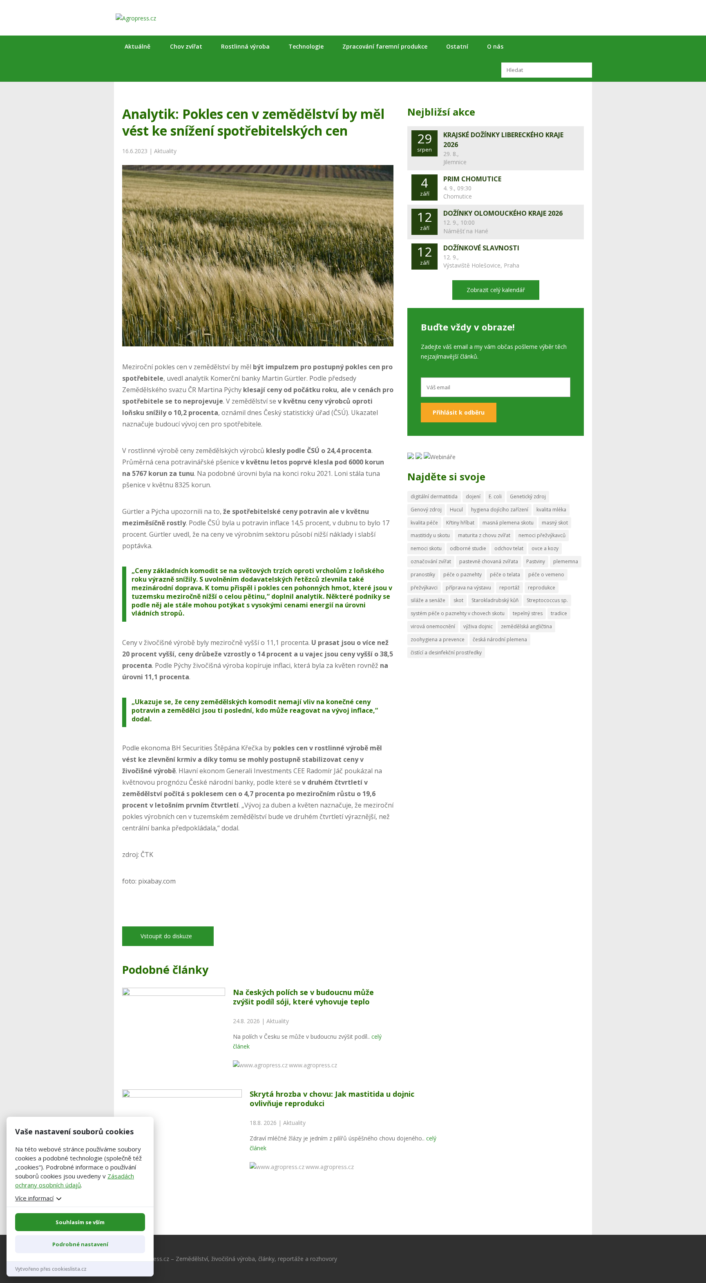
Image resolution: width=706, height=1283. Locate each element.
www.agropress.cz (313, 1065)
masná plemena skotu (508, 522)
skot (458, 600)
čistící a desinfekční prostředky (446, 652)
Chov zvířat (186, 46)
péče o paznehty (462, 574)
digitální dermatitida (434, 496)
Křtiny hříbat (460, 522)
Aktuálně (137, 46)
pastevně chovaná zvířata (488, 561)
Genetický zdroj (528, 496)
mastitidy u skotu (430, 535)
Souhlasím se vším (80, 1222)
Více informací (34, 1198)
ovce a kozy (545, 548)
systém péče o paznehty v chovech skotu (458, 613)
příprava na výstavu (468, 587)
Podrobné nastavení (80, 1244)
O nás (495, 46)
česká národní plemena (500, 639)
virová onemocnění (433, 626)
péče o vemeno (546, 574)
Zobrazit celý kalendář (496, 290)
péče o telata (505, 574)
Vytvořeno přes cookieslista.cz (51, 1268)
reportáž (509, 587)
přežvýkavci (424, 587)
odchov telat (508, 548)
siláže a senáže (428, 600)
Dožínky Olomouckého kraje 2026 (503, 213)
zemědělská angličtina (526, 626)
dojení (473, 496)
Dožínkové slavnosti (481, 247)
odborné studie (468, 548)
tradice (559, 613)
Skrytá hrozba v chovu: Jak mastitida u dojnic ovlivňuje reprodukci (332, 1098)
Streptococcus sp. (547, 600)
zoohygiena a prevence (438, 639)
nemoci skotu (426, 548)
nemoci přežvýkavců (541, 535)
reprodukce (541, 587)
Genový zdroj (426, 509)
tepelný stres (528, 613)
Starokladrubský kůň (494, 600)
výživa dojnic (478, 626)
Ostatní (457, 46)
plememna (565, 561)
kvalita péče (424, 522)
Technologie (306, 46)
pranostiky (423, 574)
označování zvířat (431, 561)
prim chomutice (472, 178)
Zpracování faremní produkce (384, 46)
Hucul (456, 509)
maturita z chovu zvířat (484, 535)
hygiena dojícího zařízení (499, 509)
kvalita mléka (551, 509)
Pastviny (535, 561)
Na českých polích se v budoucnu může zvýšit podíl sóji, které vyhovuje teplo (303, 996)
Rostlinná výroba (245, 46)
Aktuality (165, 151)
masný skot (555, 522)
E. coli (495, 496)
